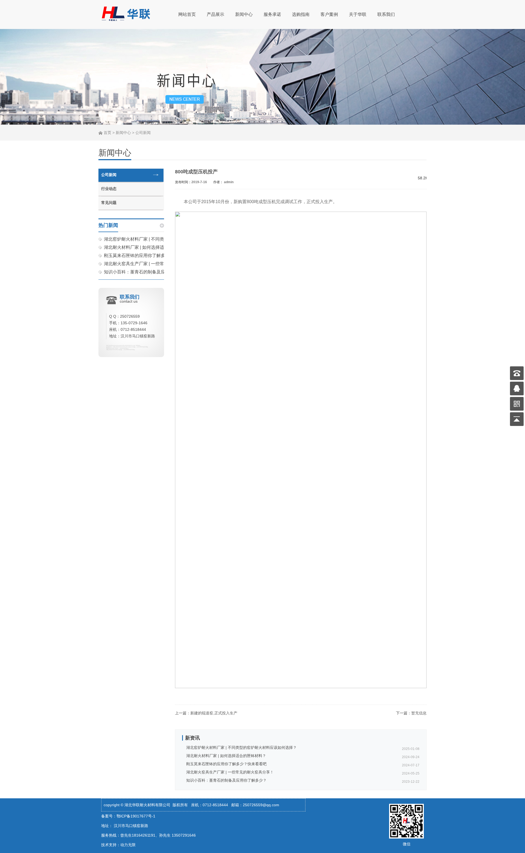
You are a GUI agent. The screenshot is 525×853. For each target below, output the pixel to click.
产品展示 (215, 14)
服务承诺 (272, 14)
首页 (107, 132)
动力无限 (128, 845)
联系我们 (386, 14)
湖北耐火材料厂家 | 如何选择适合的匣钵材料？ (149, 247)
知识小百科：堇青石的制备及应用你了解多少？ (150, 272)
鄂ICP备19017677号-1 (135, 816)
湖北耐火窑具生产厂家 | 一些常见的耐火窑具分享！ (153, 263)
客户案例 (329, 14)
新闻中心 (244, 14)
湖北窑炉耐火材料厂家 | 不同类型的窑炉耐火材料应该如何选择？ (241, 747)
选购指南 (301, 14)
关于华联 (357, 14)
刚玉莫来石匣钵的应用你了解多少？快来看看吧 (150, 255)
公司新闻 (143, 132)
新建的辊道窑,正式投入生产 (213, 713)
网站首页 (187, 14)
